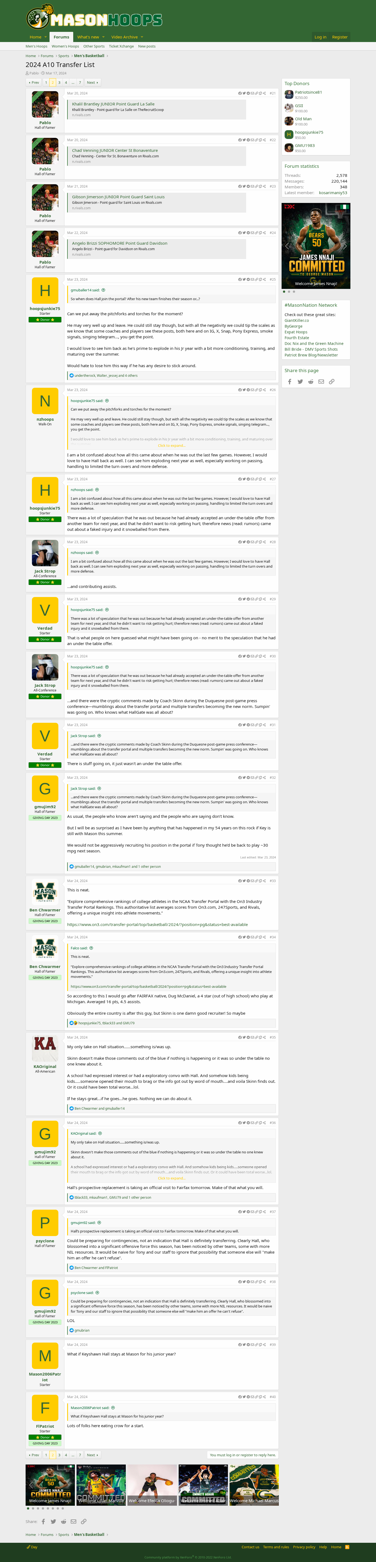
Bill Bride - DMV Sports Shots (311, 349)
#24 (273, 232)
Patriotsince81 (308, 92)
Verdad (45, 628)
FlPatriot (45, 1426)
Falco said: (79, 947)
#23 (273, 186)
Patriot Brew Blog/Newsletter (311, 355)
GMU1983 (305, 145)
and (100, 1108)
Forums (61, 37)
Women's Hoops (65, 46)
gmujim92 (45, 806)
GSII (299, 105)
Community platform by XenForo (188, 1557)
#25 (273, 279)
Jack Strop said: (83, 735)
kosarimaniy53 (333, 192)
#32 (273, 777)
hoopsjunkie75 (45, 308)
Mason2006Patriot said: (90, 1407)
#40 (273, 1396)
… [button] (73, 82)
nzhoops (45, 419)
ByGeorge (294, 326)
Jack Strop (45, 571)
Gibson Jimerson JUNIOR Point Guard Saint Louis (118, 196)
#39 (273, 1344)
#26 (273, 389)
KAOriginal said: (83, 1133)
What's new (88, 37)
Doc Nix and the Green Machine (314, 343)
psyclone (45, 1240)
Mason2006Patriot (45, 1376)
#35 (273, 1037)
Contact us (250, 1546)
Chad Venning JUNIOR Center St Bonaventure (115, 150)
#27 (273, 479)
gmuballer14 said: (85, 290)
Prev (35, 82)
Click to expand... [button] (172, 445)
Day (33, 1546)
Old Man (303, 118)
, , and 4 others (106, 375)
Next (91, 82)
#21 (273, 93)
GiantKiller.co (297, 320)
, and (106, 1023)
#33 (273, 880)
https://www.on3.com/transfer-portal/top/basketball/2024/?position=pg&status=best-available (157, 924)
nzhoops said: (82, 489)
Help (323, 1546)
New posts (147, 46)
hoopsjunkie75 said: (87, 400)
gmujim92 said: (83, 1222)
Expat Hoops (296, 331)
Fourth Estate (297, 337)
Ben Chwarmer (45, 910)
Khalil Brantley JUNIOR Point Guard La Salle (113, 104)
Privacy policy (304, 1546)
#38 (273, 1281)
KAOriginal (45, 1066)
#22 (273, 140)
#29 (273, 599)
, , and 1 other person (118, 866)
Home (35, 37)
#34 (273, 937)
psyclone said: (82, 1292)
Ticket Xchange (121, 46)
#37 (273, 1211)
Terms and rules (276, 1546)
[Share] (252, 93)
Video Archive (124, 37)
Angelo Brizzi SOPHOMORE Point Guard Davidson (119, 243)
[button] (46, 37)
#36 (273, 1122)
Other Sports (94, 46)
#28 (273, 542)
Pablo (34, 73)
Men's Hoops (36, 46)
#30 (273, 656)
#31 (273, 725)
